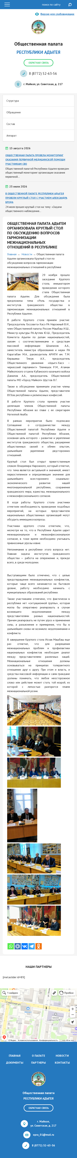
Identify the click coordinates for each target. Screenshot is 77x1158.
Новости (26, 254)
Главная (11, 254)
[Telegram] (31, 946)
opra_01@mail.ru (43, 1134)
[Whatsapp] (11, 946)
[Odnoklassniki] (38, 946)
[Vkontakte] (24, 946)
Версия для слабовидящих (57, 14)
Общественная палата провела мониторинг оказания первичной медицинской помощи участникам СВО (35, 160)
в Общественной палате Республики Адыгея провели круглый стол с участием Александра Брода (36, 198)
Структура (12, 100)
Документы (14, 1062)
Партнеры (38, 1062)
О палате (38, 1055)
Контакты (62, 1062)
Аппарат (11, 135)
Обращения (13, 112)
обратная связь (38, 62)
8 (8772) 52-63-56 (43, 73)
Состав (10, 124)
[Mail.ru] (18, 946)
